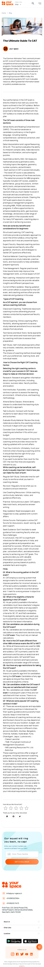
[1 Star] (5, 808)
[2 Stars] (10, 808)
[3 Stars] (16, 808)
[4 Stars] (21, 808)
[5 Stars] (26, 808)
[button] (22, 921)
